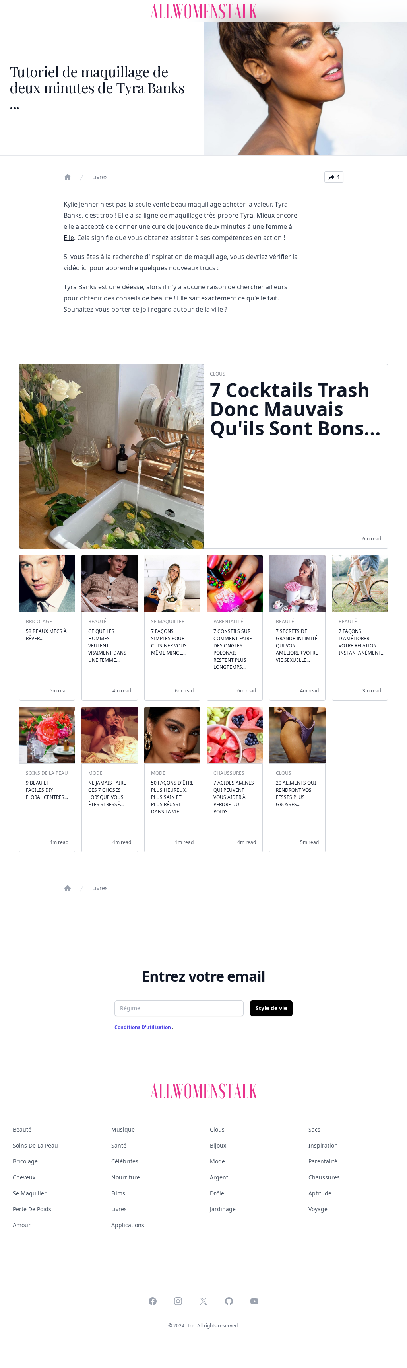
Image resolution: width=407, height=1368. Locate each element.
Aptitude (319, 1193)
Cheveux (24, 1177)
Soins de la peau (35, 1145)
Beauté (22, 1129)
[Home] (68, 177)
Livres (100, 177)
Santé (118, 1145)
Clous (217, 1129)
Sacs (314, 1129)
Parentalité (322, 1161)
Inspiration (323, 1145)
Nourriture (125, 1177)
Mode (217, 1161)
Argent (219, 1177)
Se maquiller (30, 1193)
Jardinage (223, 1209)
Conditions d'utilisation (143, 1027)
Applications (127, 1225)
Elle (69, 237)
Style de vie (271, 1008)
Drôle (217, 1193)
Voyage (318, 1209)
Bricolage (25, 1161)
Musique (123, 1129)
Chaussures (324, 1177)
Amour (22, 1225)
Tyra (246, 215)
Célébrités (124, 1161)
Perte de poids (32, 1209)
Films (118, 1193)
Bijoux (218, 1145)
